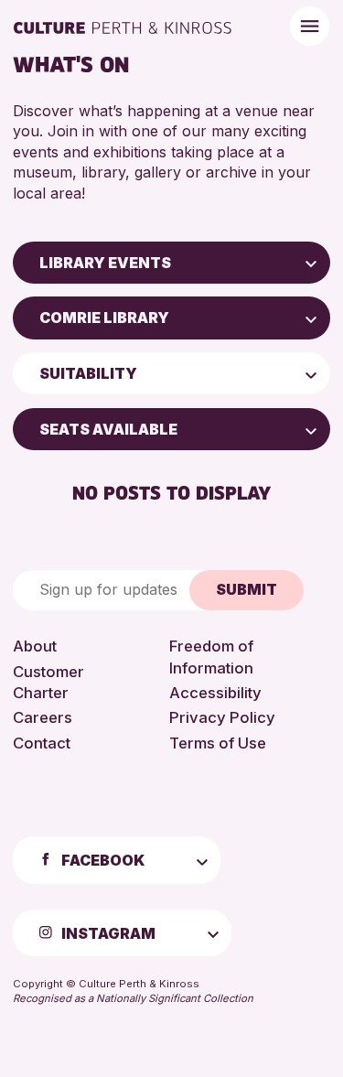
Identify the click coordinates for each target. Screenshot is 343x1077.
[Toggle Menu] (309, 26)
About (35, 646)
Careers (42, 717)
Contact (41, 743)
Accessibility (215, 693)
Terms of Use (217, 743)
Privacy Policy (222, 717)
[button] (310, 263)
